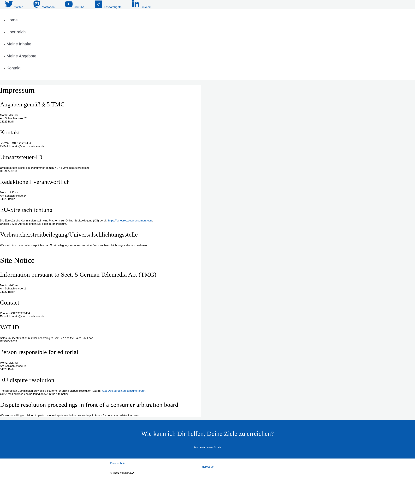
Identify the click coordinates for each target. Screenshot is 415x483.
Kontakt (13, 68)
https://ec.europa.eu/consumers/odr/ (130, 220)
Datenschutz (117, 463)
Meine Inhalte (18, 44)
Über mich (16, 32)
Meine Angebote (21, 56)
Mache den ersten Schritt (207, 447)
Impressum (207, 466)
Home (12, 20)
